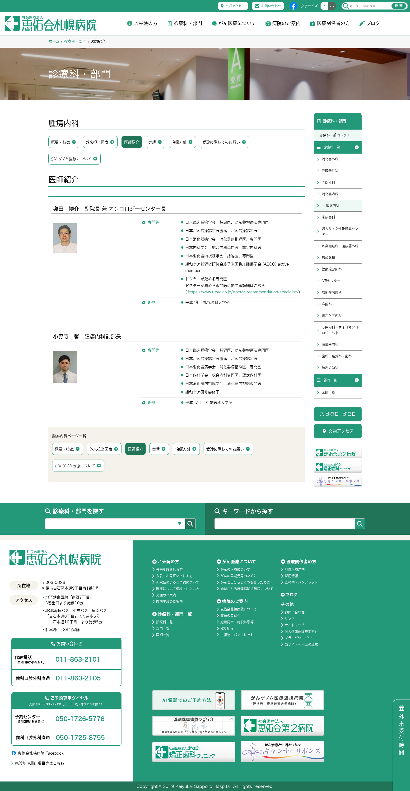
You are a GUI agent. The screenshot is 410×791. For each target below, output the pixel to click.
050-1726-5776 (80, 719)
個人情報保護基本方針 (301, 631)
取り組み (227, 628)
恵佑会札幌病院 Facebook (41, 753)
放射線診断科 (332, 269)
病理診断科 (330, 367)
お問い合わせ (271, 6)
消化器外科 (330, 159)
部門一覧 (330, 380)
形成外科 (328, 257)
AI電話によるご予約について (177, 582)
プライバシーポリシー (301, 638)
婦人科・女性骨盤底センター (340, 231)
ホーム (54, 41)
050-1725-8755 (80, 737)
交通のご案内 (166, 595)
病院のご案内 (286, 23)
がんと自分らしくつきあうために (245, 582)
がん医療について (237, 23)
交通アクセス (235, 6)
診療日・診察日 (341, 414)
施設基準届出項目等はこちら (39, 763)
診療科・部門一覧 (175, 614)
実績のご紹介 (230, 615)
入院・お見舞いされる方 (174, 575)
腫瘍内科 (332, 205)
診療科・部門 (188, 23)
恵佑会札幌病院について (238, 609)
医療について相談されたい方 (177, 588)
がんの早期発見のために (238, 575)
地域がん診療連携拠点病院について (246, 588)
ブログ (373, 23)
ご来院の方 (146, 23)
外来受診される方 (169, 569)
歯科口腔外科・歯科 (337, 356)
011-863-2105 (78, 678)
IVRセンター (331, 280)
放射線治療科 (332, 292)
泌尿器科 (328, 217)
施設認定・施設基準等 (237, 622)
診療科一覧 (331, 147)
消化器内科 (330, 194)
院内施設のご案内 (169, 601)
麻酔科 (327, 304)
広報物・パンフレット (237, 634)
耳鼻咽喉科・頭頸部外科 (340, 246)
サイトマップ (294, 625)
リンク (290, 618)
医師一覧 (328, 392)
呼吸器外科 (330, 170)
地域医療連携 (295, 569)
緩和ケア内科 (332, 315)
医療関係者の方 (333, 23)
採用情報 (291, 575)
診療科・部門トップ (334, 135)
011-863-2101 (78, 659)
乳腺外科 (328, 182)
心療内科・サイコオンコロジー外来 (340, 330)
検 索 (399, 5)
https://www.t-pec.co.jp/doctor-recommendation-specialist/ (243, 292)
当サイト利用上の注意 (301, 644)
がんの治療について (235, 569)
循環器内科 (330, 344)
